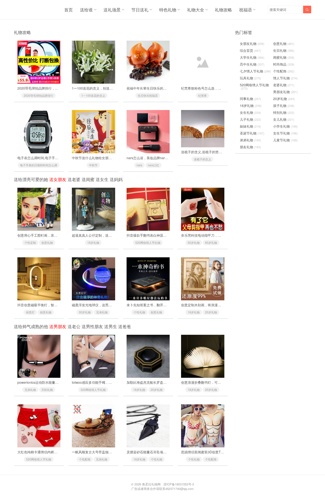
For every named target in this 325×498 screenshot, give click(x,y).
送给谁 (86, 9)
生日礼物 (283, 50)
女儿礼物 (283, 119)
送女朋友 (57, 179)
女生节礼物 (285, 133)
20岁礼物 (211, 312)
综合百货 (250, 50)
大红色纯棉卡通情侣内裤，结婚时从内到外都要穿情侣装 (59, 452)
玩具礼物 (250, 78)
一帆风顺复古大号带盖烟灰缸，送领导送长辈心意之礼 (112, 452)
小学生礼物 (285, 126)
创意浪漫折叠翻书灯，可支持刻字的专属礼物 (214, 382)
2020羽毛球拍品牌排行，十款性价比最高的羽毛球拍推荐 (59, 88)
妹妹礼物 (250, 126)
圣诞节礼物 (252, 133)
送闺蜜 (88, 179)
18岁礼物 (93, 242)
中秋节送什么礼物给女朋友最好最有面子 (102, 157)
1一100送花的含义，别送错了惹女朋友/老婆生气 (108, 88)
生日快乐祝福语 (148, 95)
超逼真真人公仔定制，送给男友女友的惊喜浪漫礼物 (110, 235)
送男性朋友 (92, 326)
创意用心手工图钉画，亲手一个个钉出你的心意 (52, 235)
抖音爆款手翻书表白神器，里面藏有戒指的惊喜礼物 (165, 235)
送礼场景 (112, 9)
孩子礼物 (283, 105)
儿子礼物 (250, 119)
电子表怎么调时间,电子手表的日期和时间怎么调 (52, 157)
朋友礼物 (250, 146)
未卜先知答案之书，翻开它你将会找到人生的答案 (163, 304)
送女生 (102, 179)
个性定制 (30, 242)
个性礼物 (139, 312)
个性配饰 (84, 459)
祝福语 (245, 9)
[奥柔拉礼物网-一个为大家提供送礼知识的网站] (26, 9)
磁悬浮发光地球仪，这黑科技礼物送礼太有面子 (107, 304)
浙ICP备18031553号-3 (178, 484)
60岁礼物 (211, 242)
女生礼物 (250, 112)
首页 (68, 9)
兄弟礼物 (102, 312)
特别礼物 (283, 112)
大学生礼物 (252, 57)
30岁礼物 (85, 312)
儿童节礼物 (285, 140)
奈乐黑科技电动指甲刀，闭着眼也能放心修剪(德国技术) (222, 235)
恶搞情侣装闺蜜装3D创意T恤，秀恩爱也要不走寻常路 (221, 452)
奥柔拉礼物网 (151, 484)
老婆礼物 (283, 84)
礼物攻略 (223, 9)
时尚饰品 (283, 64)
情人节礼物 (285, 78)
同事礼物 (250, 98)
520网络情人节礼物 (147, 242)
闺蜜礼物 (283, 57)
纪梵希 (202, 95)
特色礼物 (167, 9)
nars (139, 165)
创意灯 (30, 312)
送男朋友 (57, 326)
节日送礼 (139, 9)
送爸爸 (124, 326)
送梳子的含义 (202, 159)
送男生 (110, 326)
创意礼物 (47, 242)
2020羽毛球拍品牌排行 (38, 95)
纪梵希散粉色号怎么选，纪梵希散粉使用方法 (214, 88)
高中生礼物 (252, 64)
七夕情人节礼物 (255, 71)
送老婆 (74, 179)
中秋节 (93, 165)
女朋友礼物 (252, 43)
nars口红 (153, 165)
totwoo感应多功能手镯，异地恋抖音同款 (102, 382)
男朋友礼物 (285, 91)
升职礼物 (47, 390)
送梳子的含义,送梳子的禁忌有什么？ (208, 151)
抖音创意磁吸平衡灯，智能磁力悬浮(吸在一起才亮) (55, 304)
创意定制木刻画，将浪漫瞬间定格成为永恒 (212, 304)
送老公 (74, 326)
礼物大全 (195, 9)
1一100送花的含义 (93, 95)
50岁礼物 (194, 242)
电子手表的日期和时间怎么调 (38, 165)
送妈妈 (116, 179)
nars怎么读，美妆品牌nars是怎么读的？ (157, 157)
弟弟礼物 (250, 140)
